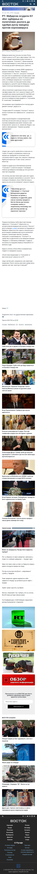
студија (14, 228)
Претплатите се (18, 706)
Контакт (27, 847)
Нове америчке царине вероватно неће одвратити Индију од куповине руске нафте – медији (17, 581)
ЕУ (17, 324)
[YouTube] (27, 1)
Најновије (10, 825)
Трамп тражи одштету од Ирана (12, 588)
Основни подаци (10, 845)
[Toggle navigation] (33, 4)
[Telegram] (34, 1)
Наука (27, 835)
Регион (27, 825)
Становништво (9, 855)
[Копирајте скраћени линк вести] (18, 317)
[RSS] (2, 1)
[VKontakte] (29, 1)
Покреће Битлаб (27, 854)
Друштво (10, 837)
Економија (9, 832)
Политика (10, 830)
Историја (9, 847)
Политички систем (9, 850)
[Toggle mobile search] (30, 4)
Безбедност (10, 835)
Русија (4, 324)
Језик (9, 857)
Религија (9, 852)
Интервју (16, 12)
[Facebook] (23, 1)
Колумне (27, 830)
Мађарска (11, 324)
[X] (25, 1)
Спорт (27, 839)
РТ (7, 308)
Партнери (27, 845)
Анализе (9, 839)
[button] (34, 4)
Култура (27, 837)
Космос (27, 832)
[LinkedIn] (32, 1)
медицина (28, 324)
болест (21, 324)
